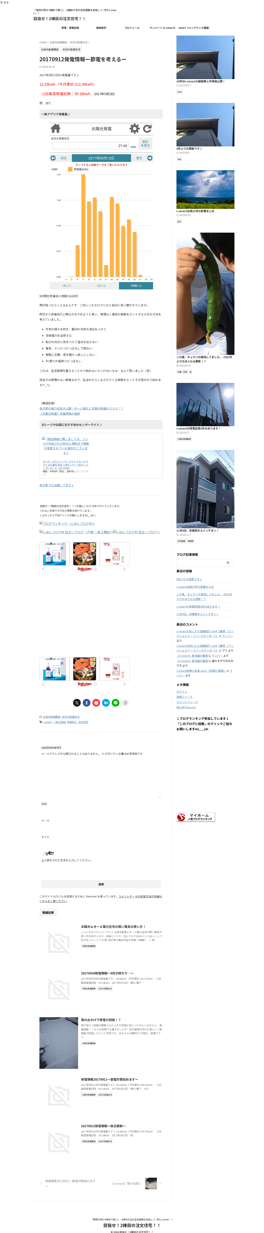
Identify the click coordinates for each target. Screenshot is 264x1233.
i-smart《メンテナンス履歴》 (193, 28)
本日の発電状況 (70, 717)
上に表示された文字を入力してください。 (67, 860)
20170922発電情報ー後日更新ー (103, 1126)
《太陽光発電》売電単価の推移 (59, 414)
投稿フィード (184, 697)
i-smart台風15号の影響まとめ (195, 211)
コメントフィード (187, 702)
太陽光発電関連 (51, 717)
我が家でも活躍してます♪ (56, 485)
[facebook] (86, 703)
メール (45, 820)
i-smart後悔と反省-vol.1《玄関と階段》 (201, 671)
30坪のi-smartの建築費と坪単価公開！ (200, 81)
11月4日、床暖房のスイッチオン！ (197, 530)
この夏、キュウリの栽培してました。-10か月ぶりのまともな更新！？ (204, 359)
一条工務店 (59, 722)
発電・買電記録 (70, 28)
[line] (115, 703)
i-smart (47, 722)
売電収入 (72, 722)
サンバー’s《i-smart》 (163, 28)
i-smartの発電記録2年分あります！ (198, 428)
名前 (44, 804)
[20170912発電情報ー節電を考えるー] (106, 703)
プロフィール (132, 28)
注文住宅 (83, 722)
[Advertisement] (101, 620)
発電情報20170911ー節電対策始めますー (109, 1079)
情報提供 (101, 28)
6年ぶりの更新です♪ (189, 148)
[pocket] (96, 703)
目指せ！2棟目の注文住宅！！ (59, 18)
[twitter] (77, 703)
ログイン (181, 691)
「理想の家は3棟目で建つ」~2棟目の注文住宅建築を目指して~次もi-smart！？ (132, 1219)
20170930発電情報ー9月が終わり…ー (107, 973)
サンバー (227, 636)
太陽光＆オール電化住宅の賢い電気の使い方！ (113, 926)
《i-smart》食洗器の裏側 (192, 655)
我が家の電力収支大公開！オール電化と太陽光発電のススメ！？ (81, 408)
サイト (45, 837)
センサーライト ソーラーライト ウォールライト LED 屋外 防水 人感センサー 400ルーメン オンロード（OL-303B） (66, 465)
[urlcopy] (125, 703)
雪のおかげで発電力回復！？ (101, 1019)
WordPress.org (186, 707)
